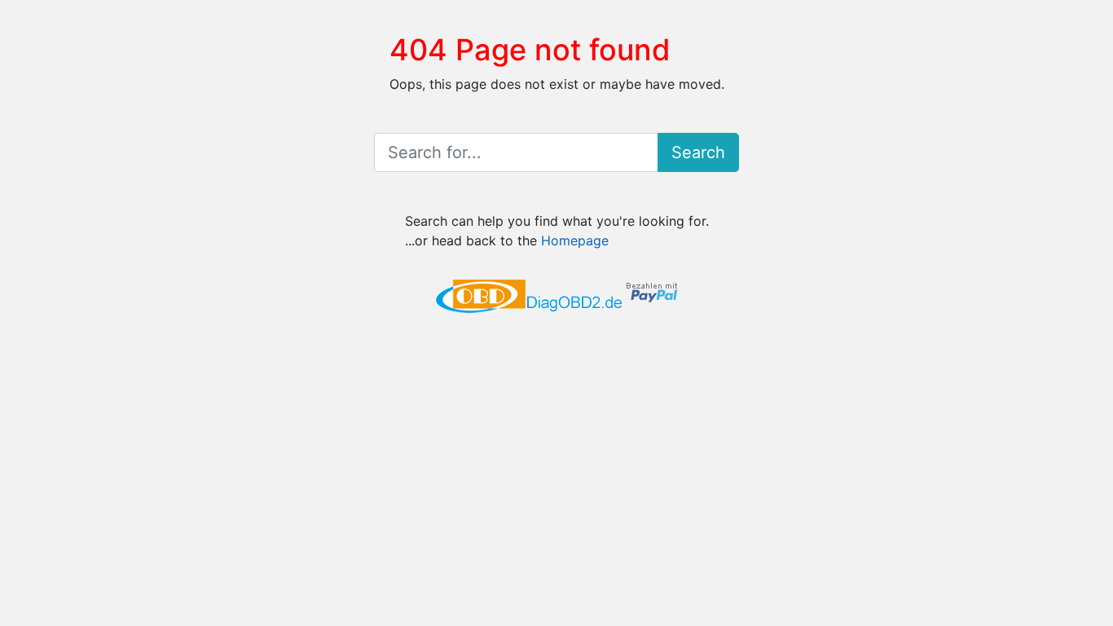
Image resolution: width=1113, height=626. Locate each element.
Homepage (575, 240)
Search (698, 152)
